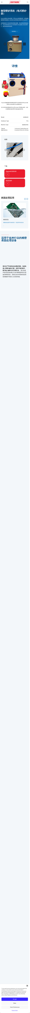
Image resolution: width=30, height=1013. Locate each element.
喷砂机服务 (9, 181)
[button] (27, 985)
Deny (14, 1003)
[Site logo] (14, 2)
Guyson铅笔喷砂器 (11, 171)
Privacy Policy (15, 1010)
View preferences (14, 1007)
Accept (15, 999)
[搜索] (27, 2)
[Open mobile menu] (1, 2)
